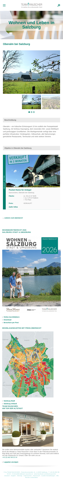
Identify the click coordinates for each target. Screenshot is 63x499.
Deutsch (7, 476)
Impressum (36, 476)
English (13, 476)
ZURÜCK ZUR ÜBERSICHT (13, 218)
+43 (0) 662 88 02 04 (9, 457)
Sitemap (19, 476)
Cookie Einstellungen (48, 476)
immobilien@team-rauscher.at (23, 474)
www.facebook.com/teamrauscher (45, 474)
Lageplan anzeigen (11, 462)
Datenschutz (28, 476)
